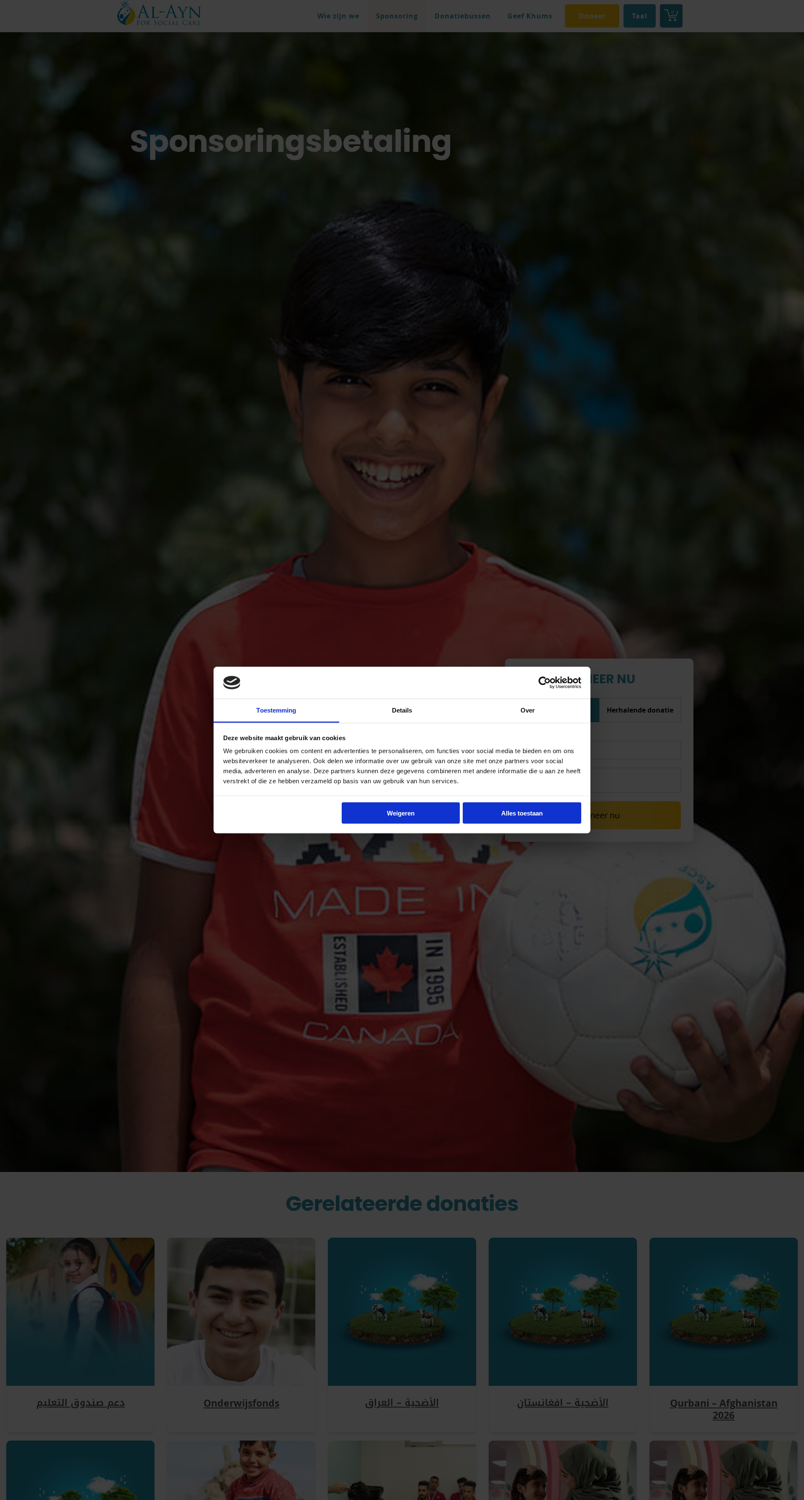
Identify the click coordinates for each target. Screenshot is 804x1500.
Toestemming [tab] (276, 710)
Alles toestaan (522, 812)
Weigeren (401, 812)
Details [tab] (402, 710)
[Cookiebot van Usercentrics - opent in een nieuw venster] (544, 682)
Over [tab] (528, 710)
